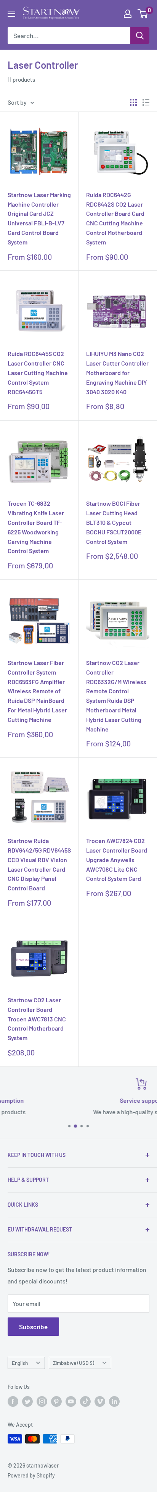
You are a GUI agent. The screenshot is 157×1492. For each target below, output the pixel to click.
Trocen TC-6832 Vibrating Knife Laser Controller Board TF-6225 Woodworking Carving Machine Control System (36, 527)
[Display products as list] (146, 102)
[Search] (139, 35)
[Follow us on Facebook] (13, 1401)
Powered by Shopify (31, 1475)
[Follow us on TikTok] (85, 1401)
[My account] (127, 14)
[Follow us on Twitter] (27, 1401)
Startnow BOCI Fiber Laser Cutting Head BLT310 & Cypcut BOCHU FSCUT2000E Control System (113, 522)
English (20, 1362)
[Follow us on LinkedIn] (114, 1401)
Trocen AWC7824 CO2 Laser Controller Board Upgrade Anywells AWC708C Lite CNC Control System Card (116, 859)
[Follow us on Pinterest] (56, 1401)
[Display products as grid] (133, 102)
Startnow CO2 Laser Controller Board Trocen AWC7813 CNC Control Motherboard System (37, 1018)
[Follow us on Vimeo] (100, 1401)
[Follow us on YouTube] (71, 1401)
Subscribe (33, 1326)
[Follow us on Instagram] (42, 1401)
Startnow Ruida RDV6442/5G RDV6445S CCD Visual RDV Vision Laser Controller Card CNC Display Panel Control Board (39, 864)
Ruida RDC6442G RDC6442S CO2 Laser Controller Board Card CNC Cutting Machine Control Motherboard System (115, 218)
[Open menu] (11, 14)
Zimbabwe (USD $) (73, 1362)
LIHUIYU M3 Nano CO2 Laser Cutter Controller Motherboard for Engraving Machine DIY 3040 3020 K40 (117, 372)
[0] (143, 13)
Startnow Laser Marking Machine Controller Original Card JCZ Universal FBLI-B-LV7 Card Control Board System (39, 218)
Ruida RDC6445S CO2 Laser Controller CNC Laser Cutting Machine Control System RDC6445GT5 (38, 372)
